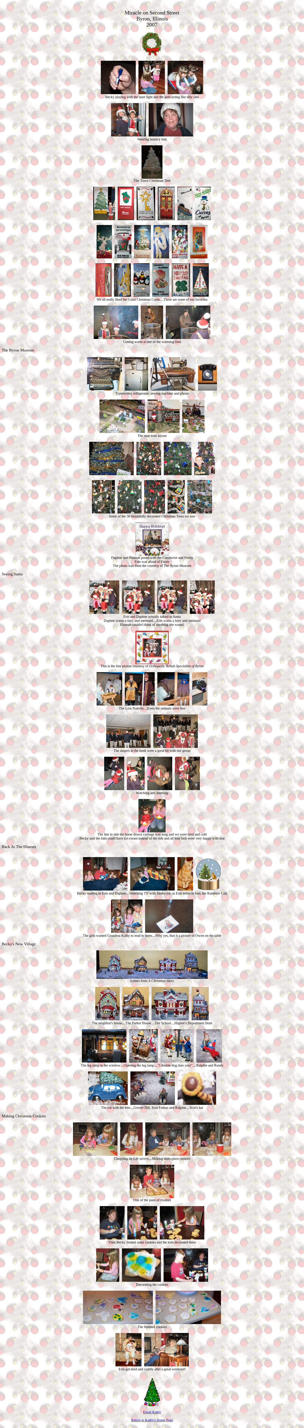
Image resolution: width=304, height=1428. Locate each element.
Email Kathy (152, 1412)
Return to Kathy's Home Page (152, 1420)
